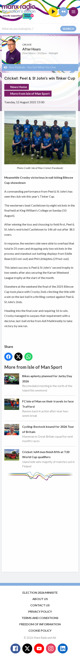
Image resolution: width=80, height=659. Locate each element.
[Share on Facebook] (8, 357)
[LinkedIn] (63, 649)
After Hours (31, 49)
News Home (18, 87)
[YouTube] (39, 649)
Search (68, 28)
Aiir (54, 637)
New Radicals (17, 67)
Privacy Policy (40, 611)
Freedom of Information (40, 624)
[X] (27, 649)
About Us (40, 599)
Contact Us (40, 605)
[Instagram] (51, 649)
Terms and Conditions (40, 618)
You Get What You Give (41, 67)
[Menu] (73, 11)
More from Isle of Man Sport (30, 93)
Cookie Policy (40, 630)
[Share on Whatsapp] (28, 357)
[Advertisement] (40, 524)
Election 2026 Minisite (40, 592)
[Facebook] (15, 649)
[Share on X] (18, 357)
